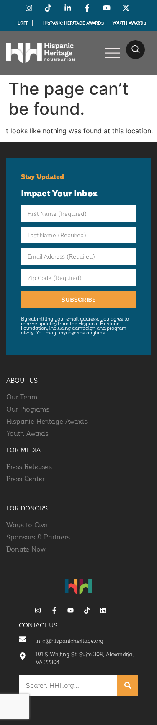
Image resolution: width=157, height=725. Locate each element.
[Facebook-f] (54, 610)
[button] (135, 49)
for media (23, 449)
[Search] (127, 685)
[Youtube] (70, 610)
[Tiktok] (87, 610)
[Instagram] (38, 610)
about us (22, 380)
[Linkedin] (103, 610)
